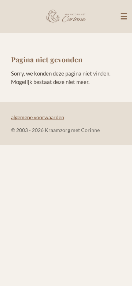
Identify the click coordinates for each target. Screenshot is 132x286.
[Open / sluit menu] (124, 16)
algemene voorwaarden (37, 117)
